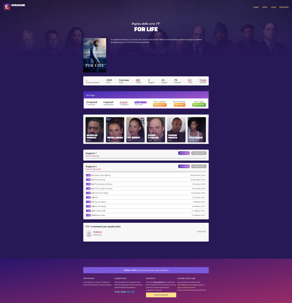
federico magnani (95, 282)
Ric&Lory (98, 231)
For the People (98, 206)
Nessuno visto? (199, 153)
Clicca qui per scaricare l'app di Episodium (146, 270)
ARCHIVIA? (179, 104)
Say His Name (98, 201)
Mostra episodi (92, 155)
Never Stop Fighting (100, 175)
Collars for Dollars (100, 193)
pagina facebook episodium (186, 287)
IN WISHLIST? (159, 104)
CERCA (264, 7)
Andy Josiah (98, 215)
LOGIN (273, 7)
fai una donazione (161, 295)
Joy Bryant (134, 137)
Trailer (202, 80)
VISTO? (88, 175)
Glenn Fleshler (153, 136)
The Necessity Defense (101, 184)
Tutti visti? (184, 153)
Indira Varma (115, 137)
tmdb (131, 285)
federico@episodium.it (184, 285)
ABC (138, 80)
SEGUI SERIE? (199, 104)
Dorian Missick (172, 136)
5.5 (189, 80)
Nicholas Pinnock (92, 136)
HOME (256, 7)
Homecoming (98, 179)
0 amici (124, 102)
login (93, 95)
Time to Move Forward (101, 188)
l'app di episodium (188, 290)
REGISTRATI (284, 7)
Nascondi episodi (93, 169)
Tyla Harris (196, 137)
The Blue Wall (98, 210)
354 (94, 197)
